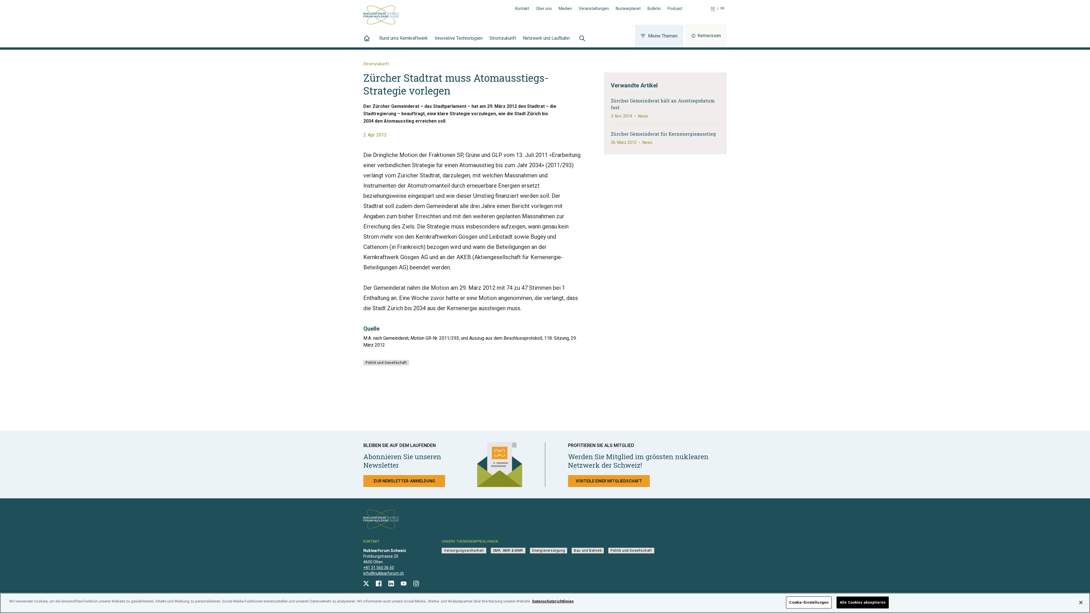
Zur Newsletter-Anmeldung (404, 481)
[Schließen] (1081, 602)
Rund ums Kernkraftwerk (403, 38)
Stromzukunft (502, 38)
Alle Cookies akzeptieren (863, 602)
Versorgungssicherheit (464, 551)
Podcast (675, 8)
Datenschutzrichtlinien (553, 601)
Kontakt (522, 8)
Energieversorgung (548, 551)
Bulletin (654, 8)
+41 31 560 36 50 (378, 567)
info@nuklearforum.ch (383, 573)
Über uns (544, 8)
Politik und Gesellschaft (386, 363)
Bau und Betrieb (587, 551)
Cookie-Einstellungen (809, 602)
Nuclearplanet (628, 8)
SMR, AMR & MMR (508, 551)
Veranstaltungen (594, 8)
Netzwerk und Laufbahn (546, 38)
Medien (565, 8)
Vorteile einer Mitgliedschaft (609, 481)
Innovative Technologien (459, 38)
